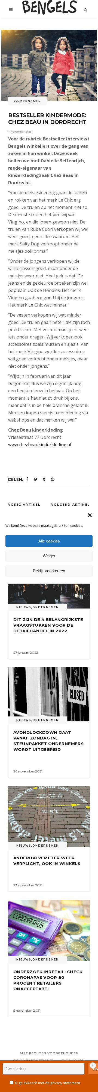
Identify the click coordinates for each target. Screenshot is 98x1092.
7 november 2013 (19, 131)
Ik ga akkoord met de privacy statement (47, 1082)
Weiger (49, 556)
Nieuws (23, 607)
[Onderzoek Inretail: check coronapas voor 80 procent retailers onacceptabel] (49, 930)
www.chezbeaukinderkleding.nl (39, 445)
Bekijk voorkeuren (49, 570)
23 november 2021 (27, 885)
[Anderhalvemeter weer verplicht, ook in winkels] (49, 816)
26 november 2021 (27, 771)
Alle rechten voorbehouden (49, 1053)
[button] (90, 515)
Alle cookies (49, 541)
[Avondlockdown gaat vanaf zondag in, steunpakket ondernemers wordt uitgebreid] (49, 694)
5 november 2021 (26, 1010)
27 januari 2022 (25, 652)
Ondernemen (27, 101)
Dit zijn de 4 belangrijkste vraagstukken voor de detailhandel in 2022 (48, 625)
